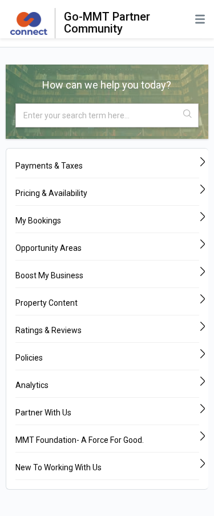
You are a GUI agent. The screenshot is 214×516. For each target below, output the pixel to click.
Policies (29, 357)
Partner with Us (43, 412)
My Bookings (38, 220)
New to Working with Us (58, 467)
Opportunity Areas (48, 248)
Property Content (46, 302)
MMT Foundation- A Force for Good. (79, 440)
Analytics (32, 385)
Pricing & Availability (51, 193)
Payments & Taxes (49, 165)
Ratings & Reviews (48, 330)
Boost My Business (49, 275)
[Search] (188, 114)
